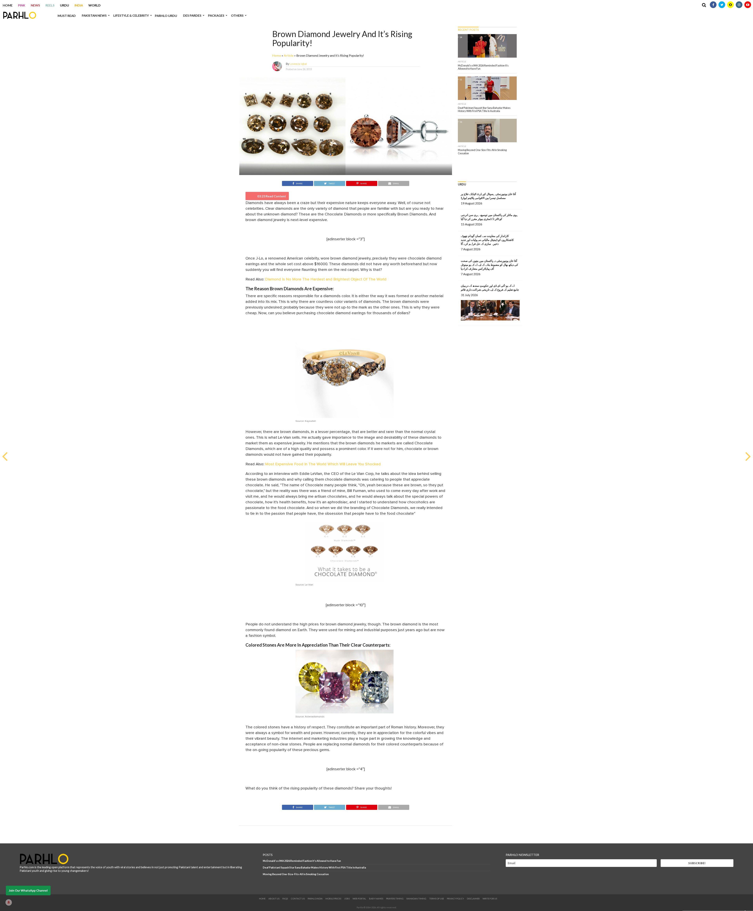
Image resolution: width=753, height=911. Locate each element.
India (79, 5)
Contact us (298, 898)
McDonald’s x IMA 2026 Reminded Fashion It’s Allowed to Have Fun (302, 860)
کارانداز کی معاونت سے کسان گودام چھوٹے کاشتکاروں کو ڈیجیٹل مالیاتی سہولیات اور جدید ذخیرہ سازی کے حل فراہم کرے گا (487, 239)
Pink (21, 5)
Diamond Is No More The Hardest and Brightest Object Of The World (326, 279)
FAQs (285, 898)
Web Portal (359, 898)
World (94, 5)
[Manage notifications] (8, 902)
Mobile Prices (333, 898)
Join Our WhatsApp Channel (28, 890)
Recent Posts (468, 29)
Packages (216, 15)
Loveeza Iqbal (298, 63)
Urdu (64, 5)
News (35, 5)
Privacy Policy (455, 898)
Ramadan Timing (416, 898)
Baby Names (376, 898)
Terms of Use (436, 898)
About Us (273, 898)
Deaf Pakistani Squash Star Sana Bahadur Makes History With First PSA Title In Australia (314, 867)
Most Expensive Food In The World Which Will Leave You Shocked (323, 464)
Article (289, 55)
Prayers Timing (395, 898)
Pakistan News (94, 15)
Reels (50, 5)
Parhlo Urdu (166, 15)
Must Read (67, 15)
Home (8, 5)
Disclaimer (473, 898)
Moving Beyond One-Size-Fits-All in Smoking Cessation (296, 874)
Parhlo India (315, 898)
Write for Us (490, 898)
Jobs (347, 898)
